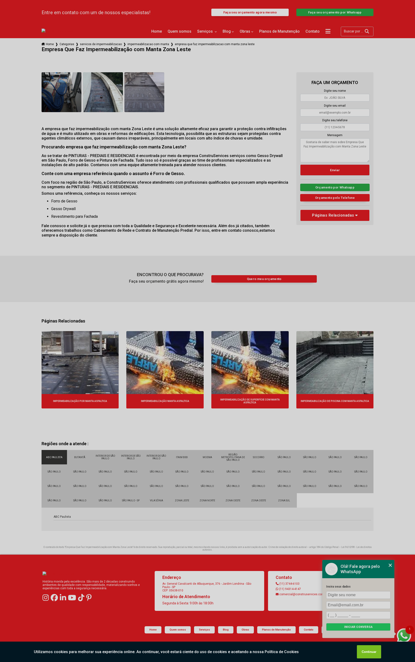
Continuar (369, 652)
